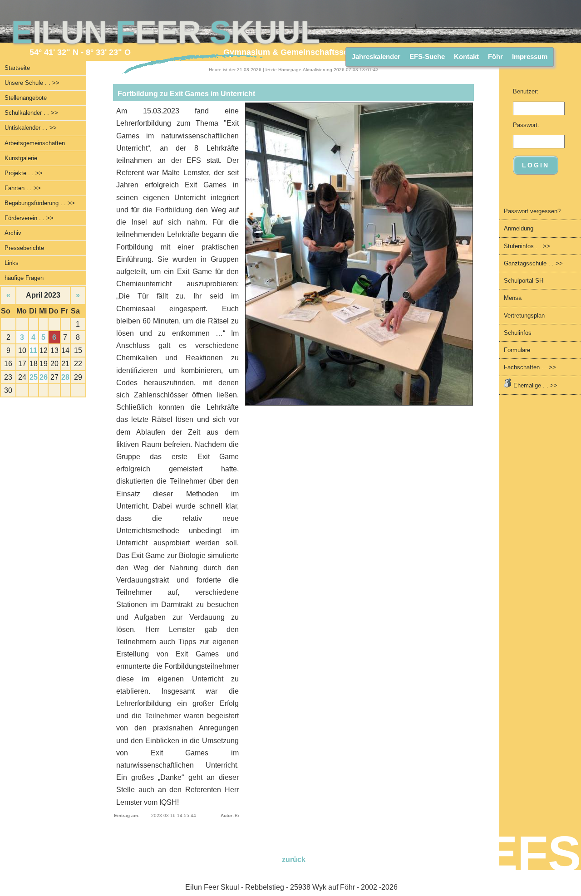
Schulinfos (518, 332)
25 (34, 377)
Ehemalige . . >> (534, 385)
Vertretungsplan (524, 315)
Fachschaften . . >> (530, 367)
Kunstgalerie (21, 158)
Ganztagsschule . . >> (533, 263)
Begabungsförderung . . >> (40, 203)
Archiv (13, 233)
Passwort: (526, 125)
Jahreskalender (376, 56)
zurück (293, 859)
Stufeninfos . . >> (527, 246)
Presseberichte (24, 248)
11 (33, 350)
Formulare (517, 350)
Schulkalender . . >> (31, 112)
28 (65, 377)
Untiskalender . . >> (31, 127)
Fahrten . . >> (23, 188)
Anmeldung (518, 228)
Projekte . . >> (24, 173)
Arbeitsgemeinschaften (35, 143)
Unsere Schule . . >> (32, 82)
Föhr (495, 56)
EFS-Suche (427, 56)
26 (43, 377)
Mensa (513, 297)
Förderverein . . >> (29, 218)
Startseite (17, 67)
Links (12, 262)
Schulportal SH (523, 280)
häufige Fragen (24, 277)
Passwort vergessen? (532, 211)
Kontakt (466, 56)
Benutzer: (525, 91)
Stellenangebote (26, 97)
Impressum (529, 56)
